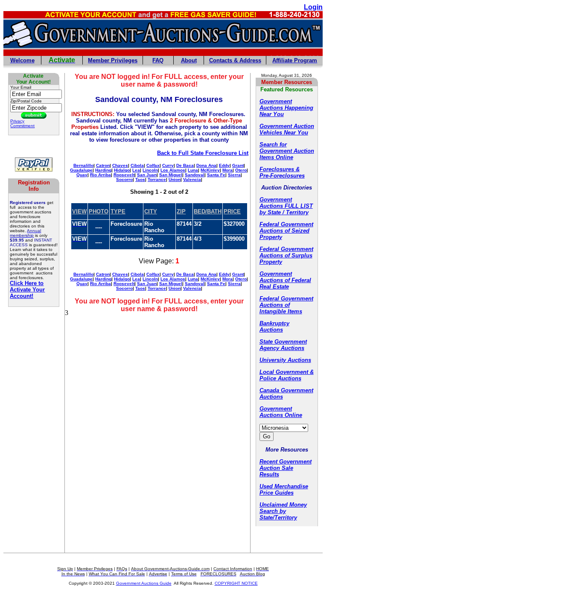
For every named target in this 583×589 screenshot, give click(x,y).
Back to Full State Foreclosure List (202, 153)
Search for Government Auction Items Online (286, 150)
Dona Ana (206, 165)
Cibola (137, 165)
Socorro (124, 179)
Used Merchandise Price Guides (283, 489)
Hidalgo (122, 170)
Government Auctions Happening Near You (286, 107)
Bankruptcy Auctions (274, 326)
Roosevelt (124, 174)
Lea (136, 170)
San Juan (147, 174)
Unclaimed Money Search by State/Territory (283, 511)
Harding (103, 170)
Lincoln (150, 170)
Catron (103, 165)
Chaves (120, 165)
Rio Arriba (100, 174)
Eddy (224, 165)
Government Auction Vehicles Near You (286, 129)
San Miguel (170, 174)
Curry (168, 165)
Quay (81, 174)
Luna (193, 170)
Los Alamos (172, 170)
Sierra (234, 174)
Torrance (157, 179)
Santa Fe (216, 174)
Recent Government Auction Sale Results (285, 468)
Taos (140, 179)
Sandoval (194, 174)
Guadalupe (81, 170)
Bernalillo (83, 165)
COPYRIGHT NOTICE (236, 583)
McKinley (210, 170)
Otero (241, 170)
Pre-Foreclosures (282, 175)
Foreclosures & (279, 169)
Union (175, 179)
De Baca (185, 165)
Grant (238, 165)
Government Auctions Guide (144, 583)
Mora (227, 170)
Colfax (153, 165)
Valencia (192, 179)
